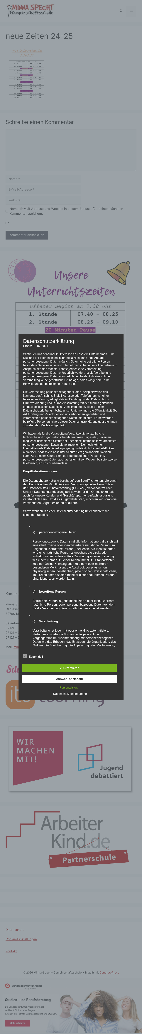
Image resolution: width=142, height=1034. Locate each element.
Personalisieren (70, 687)
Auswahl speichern (69, 679)
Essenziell (36, 656)
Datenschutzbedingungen (70, 693)
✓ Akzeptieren (69, 668)
